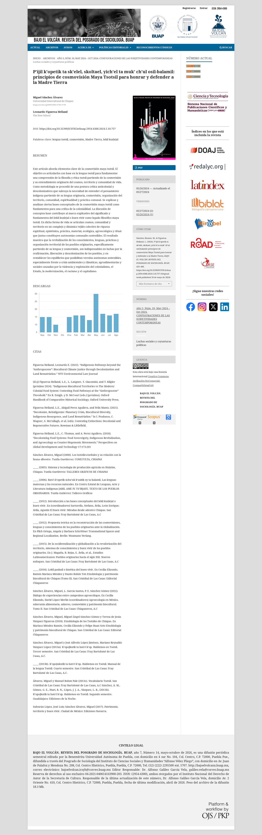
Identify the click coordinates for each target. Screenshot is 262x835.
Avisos (68, 47)
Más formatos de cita (150, 283)
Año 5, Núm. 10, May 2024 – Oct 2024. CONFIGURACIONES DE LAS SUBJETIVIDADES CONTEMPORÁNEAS (115, 58)
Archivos (52, 47)
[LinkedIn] (224, 306)
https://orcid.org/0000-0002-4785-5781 (49, 104)
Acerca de (85, 47)
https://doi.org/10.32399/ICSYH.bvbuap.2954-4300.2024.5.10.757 (77, 128)
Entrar (204, 8)
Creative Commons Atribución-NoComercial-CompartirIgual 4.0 (151, 381)
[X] (213, 306)
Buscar (227, 47)
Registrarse (189, 8)
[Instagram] (202, 306)
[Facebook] (190, 306)
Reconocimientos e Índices (154, 47)
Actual (35, 47)
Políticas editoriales (114, 47)
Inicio (37, 58)
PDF (140, 167)
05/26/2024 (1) (144, 214)
